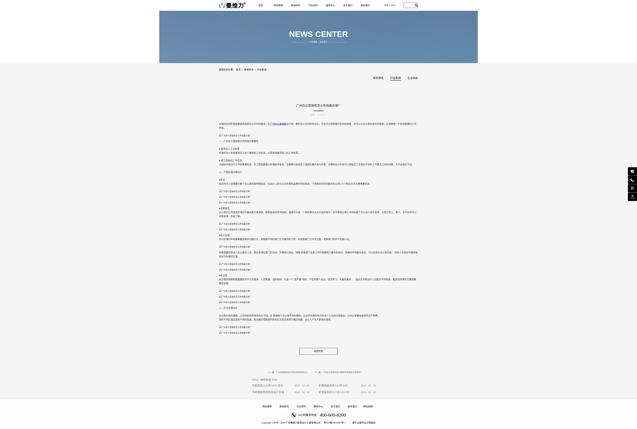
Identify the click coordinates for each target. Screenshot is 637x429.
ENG (393, 5)
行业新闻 (261, 69)
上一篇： (288, 372)
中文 (386, 5)
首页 (260, 5)
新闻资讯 (248, 69)
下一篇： (338, 372)
